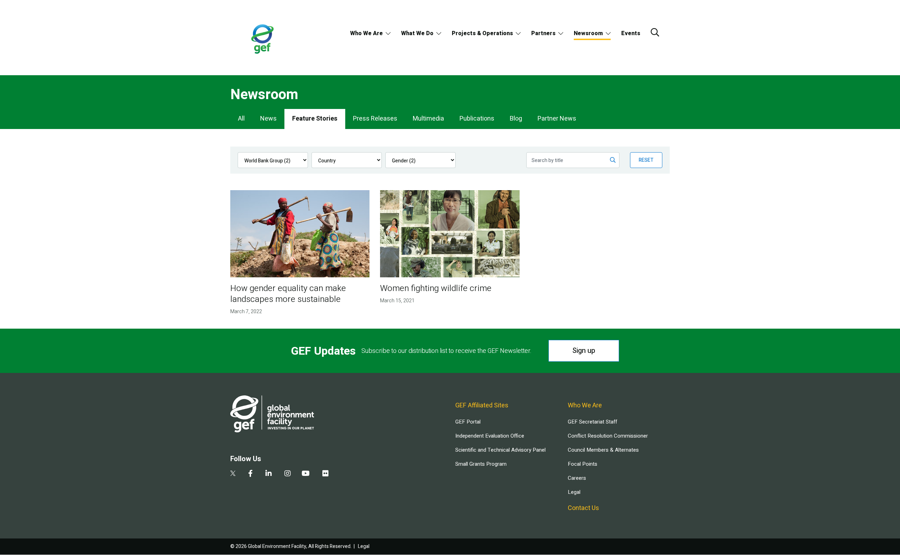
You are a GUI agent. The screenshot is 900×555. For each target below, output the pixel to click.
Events (630, 33)
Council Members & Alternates (603, 450)
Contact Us (583, 508)
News (268, 118)
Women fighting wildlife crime (435, 288)
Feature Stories (315, 118)
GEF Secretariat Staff (592, 422)
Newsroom (588, 33)
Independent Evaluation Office (489, 436)
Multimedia (428, 118)
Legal (574, 492)
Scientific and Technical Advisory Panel (500, 450)
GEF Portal (468, 422)
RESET (646, 160)
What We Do (417, 33)
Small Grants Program (481, 464)
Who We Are (366, 33)
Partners (543, 33)
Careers (577, 478)
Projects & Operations (482, 33)
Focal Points (582, 464)
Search (655, 32)
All (241, 118)
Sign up (583, 351)
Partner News (557, 118)
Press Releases (375, 118)
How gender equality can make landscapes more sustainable (288, 293)
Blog (516, 118)
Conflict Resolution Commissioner (608, 436)
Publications (476, 118)
